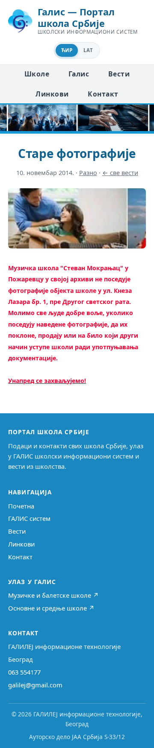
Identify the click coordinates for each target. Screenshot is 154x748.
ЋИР (66, 50)
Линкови (52, 94)
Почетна (21, 506)
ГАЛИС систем (29, 518)
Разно (88, 173)
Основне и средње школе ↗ (51, 608)
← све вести (120, 173)
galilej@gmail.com (35, 685)
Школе (36, 74)
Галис (78, 74)
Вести (119, 74)
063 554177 (24, 672)
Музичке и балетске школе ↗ (53, 595)
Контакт (103, 94)
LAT (88, 50)
